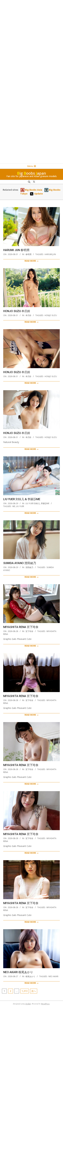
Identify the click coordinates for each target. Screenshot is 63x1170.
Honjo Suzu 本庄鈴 (16, 311)
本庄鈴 (28, 315)
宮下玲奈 (29, 631)
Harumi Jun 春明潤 (16, 250)
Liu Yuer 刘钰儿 (33, 503)
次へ (33, 990)
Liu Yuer (20, 506)
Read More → (31, 261)
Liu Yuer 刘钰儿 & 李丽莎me (21, 499)
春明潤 (28, 254)
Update (38, 193)
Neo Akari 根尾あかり (18, 972)
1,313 (24, 990)
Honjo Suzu (51, 315)
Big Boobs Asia (33, 189)
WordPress (45, 1003)
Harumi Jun (50, 254)
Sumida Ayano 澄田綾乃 (19, 563)
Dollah (28, 1003)
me (13, 506)
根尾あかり (30, 976)
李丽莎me (45, 503)
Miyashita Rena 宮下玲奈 (20, 627)
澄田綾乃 (29, 567)
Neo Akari (53, 976)
